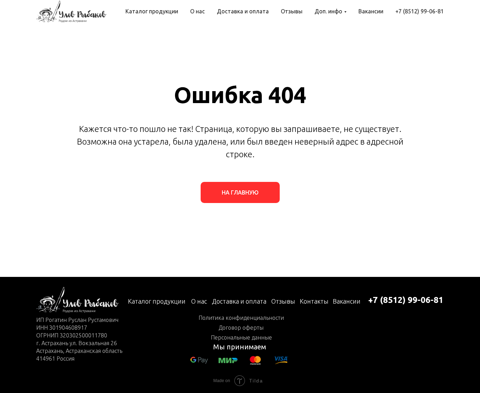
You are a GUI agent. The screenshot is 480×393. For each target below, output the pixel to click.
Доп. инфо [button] (328, 11)
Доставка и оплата (243, 11)
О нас (197, 11)
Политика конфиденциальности (241, 318)
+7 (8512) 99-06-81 (419, 11)
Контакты (314, 301)
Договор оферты (241, 327)
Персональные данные (241, 337)
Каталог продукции (151, 11)
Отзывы (292, 11)
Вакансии (370, 11)
